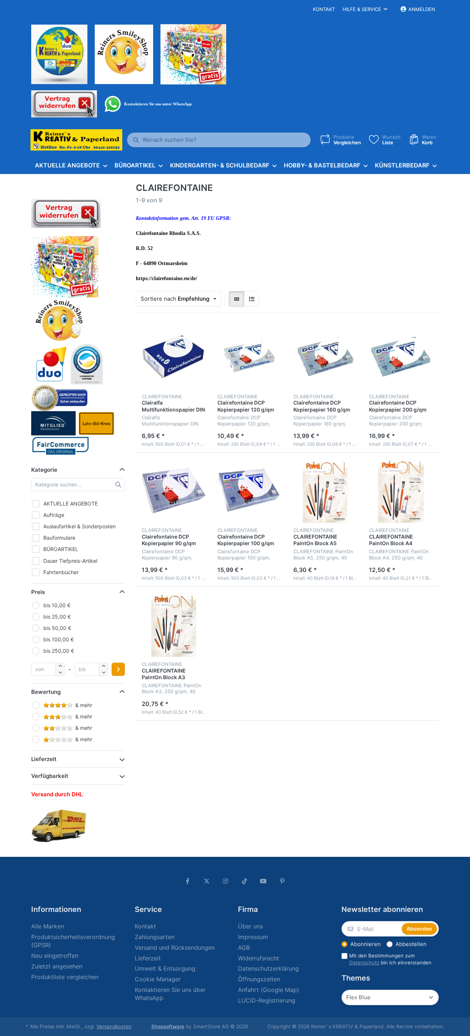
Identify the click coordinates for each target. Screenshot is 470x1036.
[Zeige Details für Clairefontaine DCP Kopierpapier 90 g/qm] (174, 490)
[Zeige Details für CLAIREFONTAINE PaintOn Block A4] (401, 490)
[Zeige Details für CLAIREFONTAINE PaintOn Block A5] (325, 490)
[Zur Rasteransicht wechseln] (236, 299)
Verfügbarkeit (49, 775)
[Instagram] (225, 881)
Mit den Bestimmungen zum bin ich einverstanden (390, 959)
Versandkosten (114, 1026)
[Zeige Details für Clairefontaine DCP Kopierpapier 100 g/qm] (249, 490)
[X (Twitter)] (207, 881)
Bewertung (46, 691)
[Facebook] (188, 881)
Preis (38, 591)
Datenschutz (364, 963)
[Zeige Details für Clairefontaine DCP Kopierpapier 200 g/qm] (401, 356)
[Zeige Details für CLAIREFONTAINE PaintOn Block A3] (174, 624)
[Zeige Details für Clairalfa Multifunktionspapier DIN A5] (174, 356)
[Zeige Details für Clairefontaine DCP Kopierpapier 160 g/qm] (325, 356)
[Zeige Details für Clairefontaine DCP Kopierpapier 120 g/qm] (249, 356)
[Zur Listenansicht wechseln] (251, 299)
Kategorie (44, 469)
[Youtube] (264, 881)
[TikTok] (244, 881)
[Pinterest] (282, 881)
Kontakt (324, 9)
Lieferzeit (44, 759)
